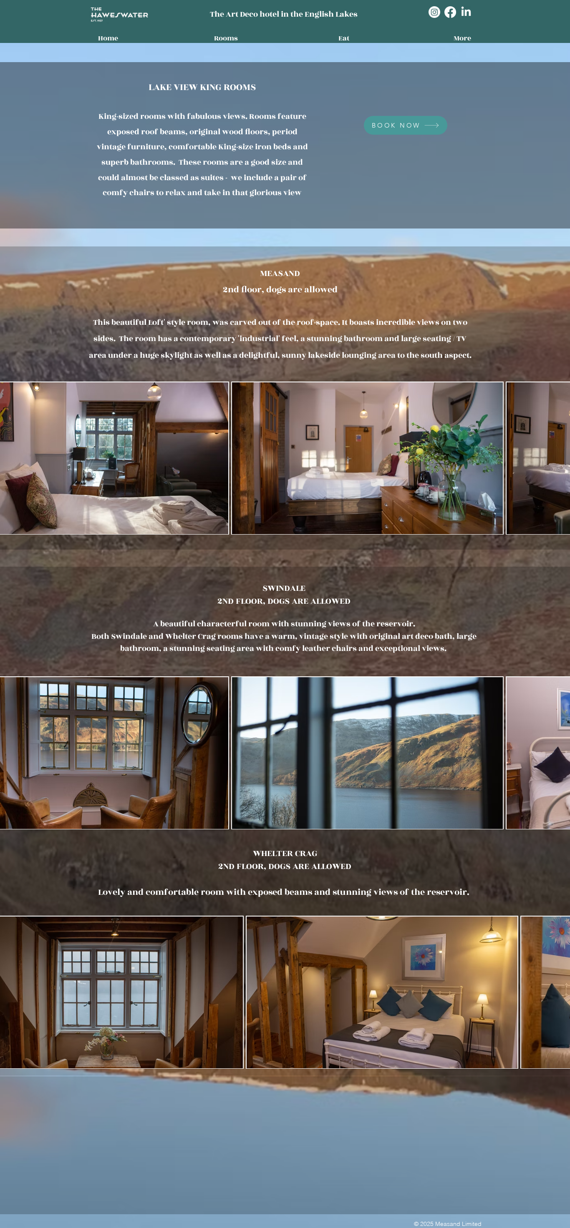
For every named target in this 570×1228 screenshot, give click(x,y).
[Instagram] (434, 12)
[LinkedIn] (466, 12)
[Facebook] (450, 12)
